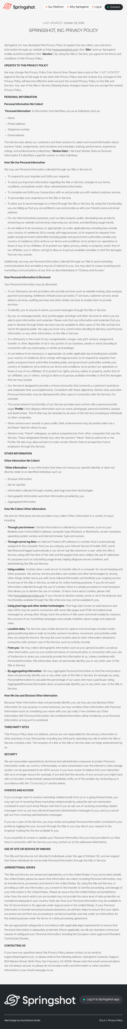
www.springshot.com (65, 50)
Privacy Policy (115, 1020)
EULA (102, 1020)
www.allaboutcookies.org (29, 596)
